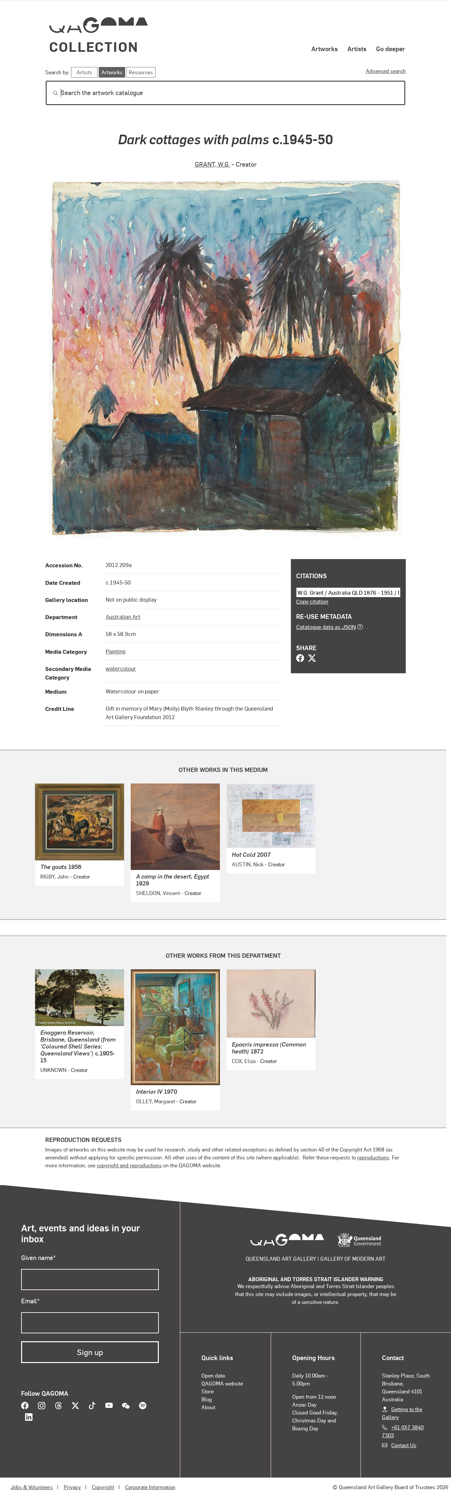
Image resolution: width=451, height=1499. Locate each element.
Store (207, 1391)
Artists (356, 48)
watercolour (121, 668)
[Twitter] (312, 658)
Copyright (103, 1486)
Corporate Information (150, 1486)
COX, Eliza (244, 1060)
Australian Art (123, 616)
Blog (206, 1399)
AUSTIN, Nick (247, 864)
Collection (93, 46)
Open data (213, 1375)
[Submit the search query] (50, 93)
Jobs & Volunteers (32, 1486)
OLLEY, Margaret (155, 1101)
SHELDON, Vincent (158, 892)
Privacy (72, 1486)
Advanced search (386, 70)
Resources (141, 72)
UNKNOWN (53, 1069)
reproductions (373, 1157)
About (208, 1407)
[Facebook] (300, 658)
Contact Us (403, 1445)
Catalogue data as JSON (326, 626)
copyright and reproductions (129, 1165)
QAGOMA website (222, 1383)
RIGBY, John (54, 876)
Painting (115, 651)
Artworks (324, 48)
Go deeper (390, 48)
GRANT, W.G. (212, 164)
